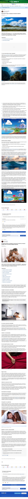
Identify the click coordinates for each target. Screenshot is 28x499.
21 (3, 467)
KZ (24, 4)
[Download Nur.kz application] (14, 1)
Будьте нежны (4, 275)
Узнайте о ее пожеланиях (6, 272)
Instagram (23, 235)
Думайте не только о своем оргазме (7, 280)
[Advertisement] (14, 47)
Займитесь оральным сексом (6, 276)
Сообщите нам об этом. (12, 458)
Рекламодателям (24, 493)
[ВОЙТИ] (26, 4)
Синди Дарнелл (21, 328)
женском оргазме (24, 329)
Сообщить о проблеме (17, 493)
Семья (2, 9)
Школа (4, 9)
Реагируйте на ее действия (6, 279)
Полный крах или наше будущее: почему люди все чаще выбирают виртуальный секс (14, 300)
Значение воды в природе (6, 40)
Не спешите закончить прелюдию (7, 271)
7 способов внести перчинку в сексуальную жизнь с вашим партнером (12, 450)
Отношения (5, 239)
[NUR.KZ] (14, 4)
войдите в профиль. (22, 216)
